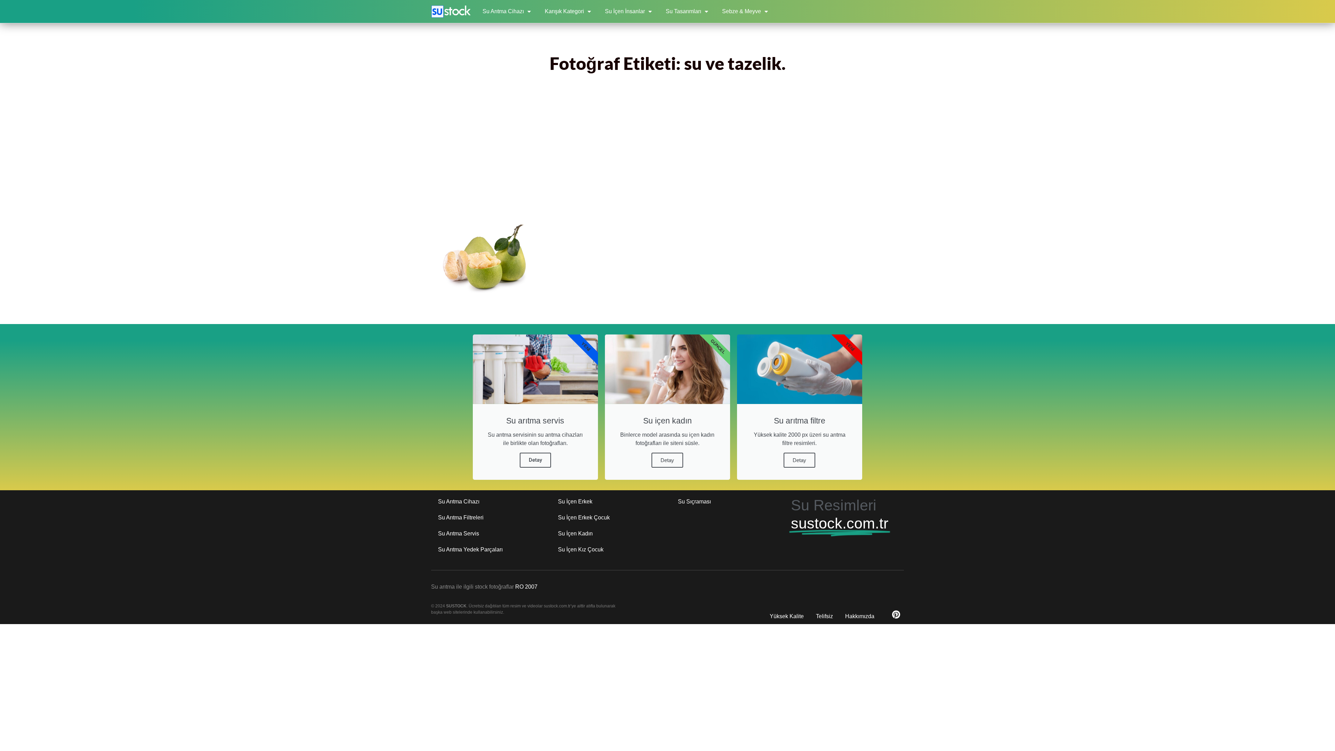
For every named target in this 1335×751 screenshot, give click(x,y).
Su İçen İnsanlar (625, 11)
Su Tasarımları (683, 11)
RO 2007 (526, 587)
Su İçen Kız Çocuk (581, 549)
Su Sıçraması (694, 501)
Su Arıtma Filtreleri (461, 517)
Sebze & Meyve (741, 11)
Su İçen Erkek (575, 501)
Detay (535, 460)
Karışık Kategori (564, 11)
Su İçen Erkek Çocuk (584, 517)
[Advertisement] (667, 152)
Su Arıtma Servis (458, 533)
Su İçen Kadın (575, 533)
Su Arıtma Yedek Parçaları (470, 549)
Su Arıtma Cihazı (503, 11)
